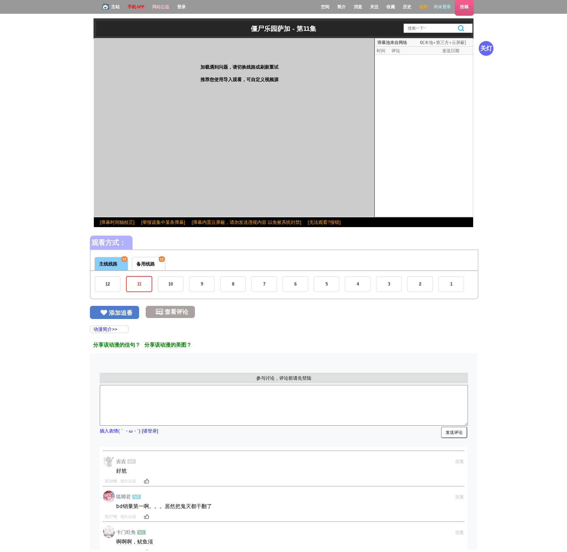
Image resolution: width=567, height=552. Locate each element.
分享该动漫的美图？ (168, 345)
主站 (115, 6)
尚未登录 (442, 6)
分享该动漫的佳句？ (116, 345)
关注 (374, 6)
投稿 (464, 6)
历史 (407, 6)
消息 (358, 6)
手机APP (136, 6)
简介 (341, 6)
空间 (325, 6)
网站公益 (160, 6)
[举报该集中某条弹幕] (163, 222)
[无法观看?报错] (324, 222)
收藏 (391, 6)
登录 (181, 6)
